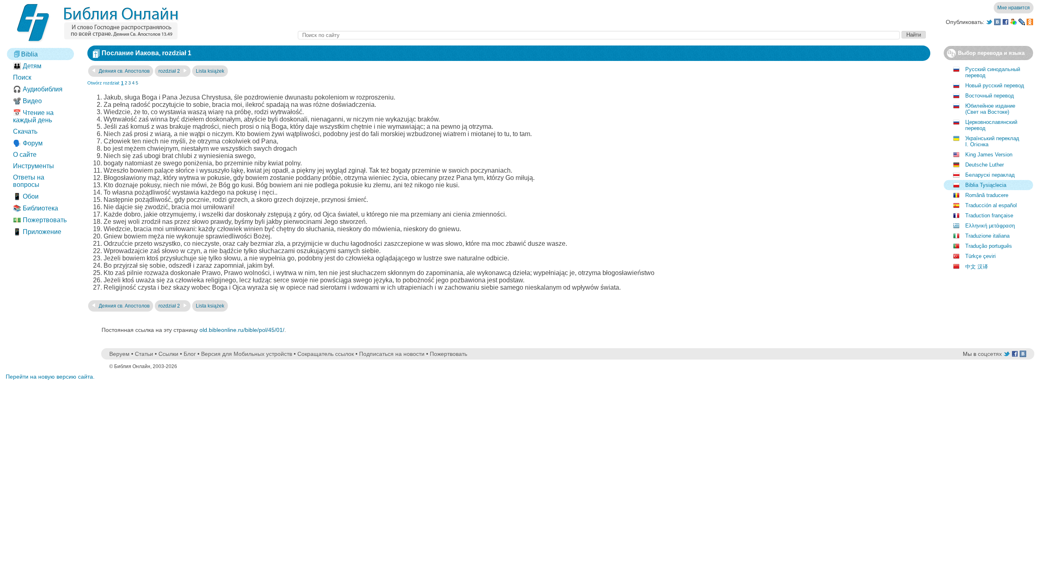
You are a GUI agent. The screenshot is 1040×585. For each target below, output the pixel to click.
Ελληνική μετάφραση (990, 226)
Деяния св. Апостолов (124, 71)
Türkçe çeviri (980, 256)
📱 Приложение (37, 231)
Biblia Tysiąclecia (985, 185)
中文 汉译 (976, 267)
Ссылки (168, 354)
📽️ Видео (27, 101)
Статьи (144, 354)
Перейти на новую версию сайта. (50, 376)
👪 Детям (27, 66)
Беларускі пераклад (990, 175)
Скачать (25, 131)
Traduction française (989, 215)
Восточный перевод (989, 96)
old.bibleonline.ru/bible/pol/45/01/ (241, 330)
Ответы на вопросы (28, 181)
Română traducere (986, 195)
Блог (190, 354)
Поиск (22, 77)
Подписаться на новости (392, 354)
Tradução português (988, 246)
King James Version (988, 155)
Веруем (119, 354)
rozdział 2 (169, 71)
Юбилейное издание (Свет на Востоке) (990, 109)
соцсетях (990, 354)
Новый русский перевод (994, 85)
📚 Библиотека (35, 208)
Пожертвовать (448, 354)
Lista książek (210, 71)
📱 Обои (26, 196)
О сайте (25, 154)
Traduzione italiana (987, 236)
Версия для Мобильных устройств (246, 354)
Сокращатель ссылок (325, 354)
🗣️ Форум (28, 143)
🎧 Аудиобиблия (38, 89)
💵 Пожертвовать (40, 220)
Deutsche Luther (984, 165)
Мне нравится (1013, 8)
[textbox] (599, 35)
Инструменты (33, 165)
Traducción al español (991, 205)
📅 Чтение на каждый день (33, 116)
